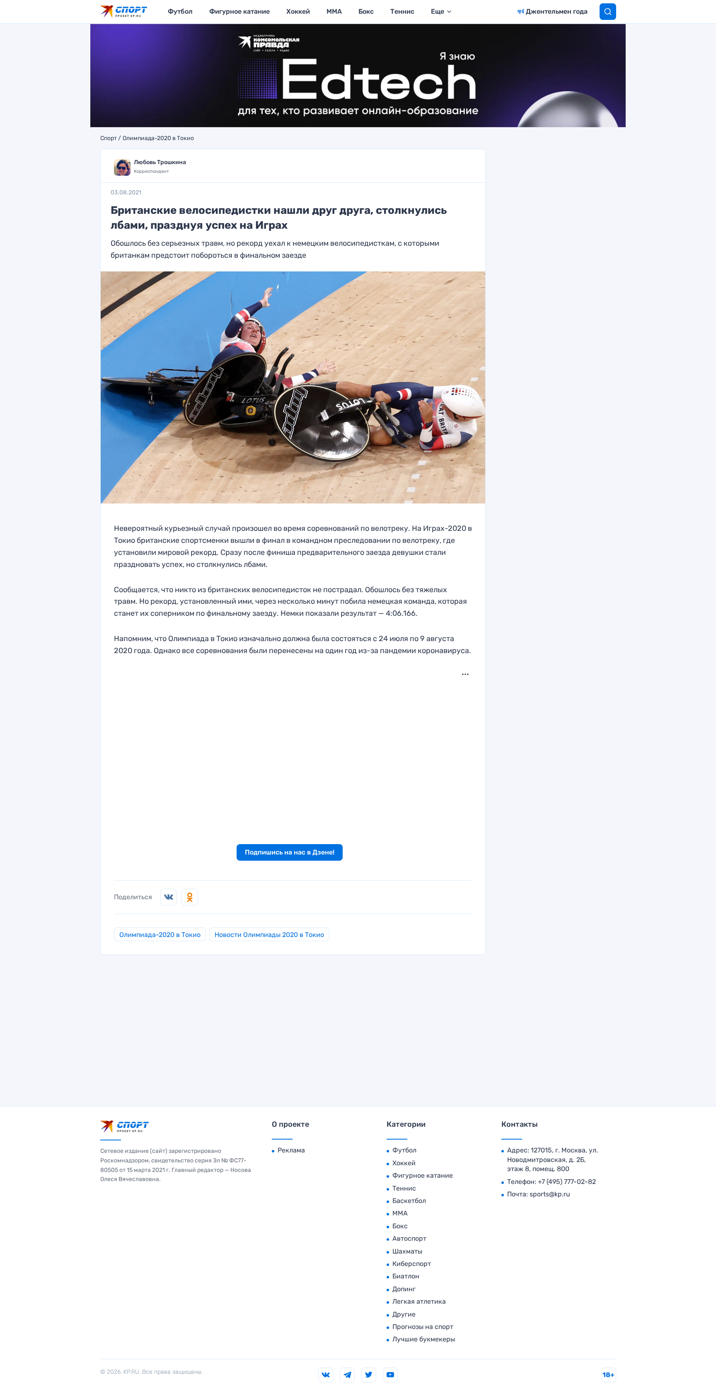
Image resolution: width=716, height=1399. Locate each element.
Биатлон (405, 1276)
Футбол (180, 11)
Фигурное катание (239, 11)
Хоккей (298, 11)
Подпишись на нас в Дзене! (289, 852)
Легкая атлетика (419, 1301)
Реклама (291, 1150)
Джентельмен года (557, 11)
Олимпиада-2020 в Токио (158, 138)
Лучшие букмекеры (423, 1339)
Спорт (108, 138)
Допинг (404, 1289)
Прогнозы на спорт (422, 1327)
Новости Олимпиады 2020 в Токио (269, 935)
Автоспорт (409, 1238)
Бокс (366, 11)
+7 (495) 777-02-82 (567, 1182)
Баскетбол (409, 1201)
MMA (334, 11)
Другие (404, 1314)
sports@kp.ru (550, 1194)
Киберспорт (411, 1264)
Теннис (402, 11)
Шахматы (407, 1251)
